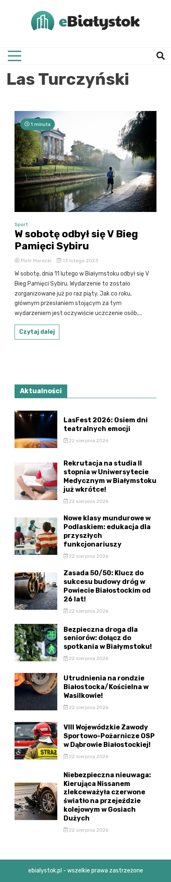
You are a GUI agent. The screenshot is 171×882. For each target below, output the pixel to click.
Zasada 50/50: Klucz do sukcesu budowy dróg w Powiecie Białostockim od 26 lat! (107, 586)
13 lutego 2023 (79, 261)
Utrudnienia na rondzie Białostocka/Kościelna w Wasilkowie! (106, 687)
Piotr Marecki (36, 261)
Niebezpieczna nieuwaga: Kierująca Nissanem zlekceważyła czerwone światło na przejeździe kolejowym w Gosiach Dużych (107, 796)
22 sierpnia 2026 (88, 440)
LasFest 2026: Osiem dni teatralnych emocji (106, 424)
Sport (21, 224)
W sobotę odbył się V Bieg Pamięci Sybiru (76, 240)
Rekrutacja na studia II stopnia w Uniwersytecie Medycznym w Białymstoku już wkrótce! (110, 476)
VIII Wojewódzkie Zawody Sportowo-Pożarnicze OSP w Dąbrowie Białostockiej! (109, 736)
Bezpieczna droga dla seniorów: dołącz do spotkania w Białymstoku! (108, 638)
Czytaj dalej (37, 331)
